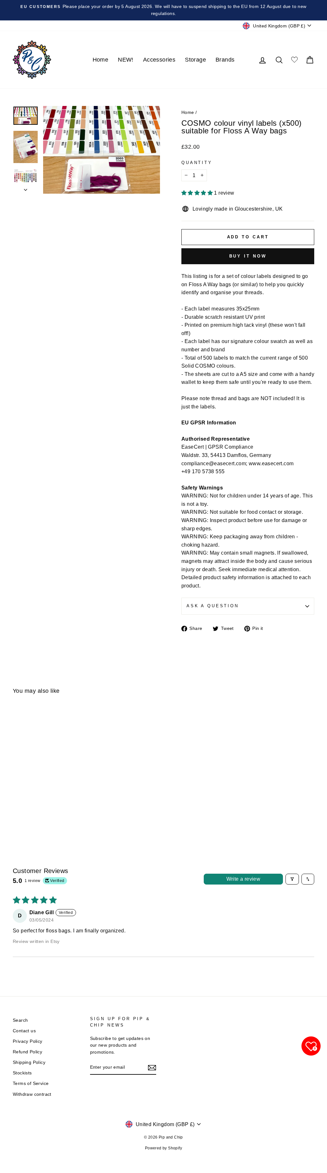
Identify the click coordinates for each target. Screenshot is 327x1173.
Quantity (196, 162)
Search (20, 1020)
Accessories (159, 59)
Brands (225, 59)
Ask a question (212, 605)
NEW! (125, 59)
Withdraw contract (32, 1094)
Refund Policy (27, 1052)
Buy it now (248, 256)
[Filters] (292, 879)
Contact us (24, 1030)
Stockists (22, 1073)
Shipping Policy (29, 1062)
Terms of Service (31, 1083)
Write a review (243, 879)
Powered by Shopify (163, 1148)
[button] (197, 193)
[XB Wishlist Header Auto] (294, 59)
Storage (195, 59)
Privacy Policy (27, 1041)
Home (101, 59)
